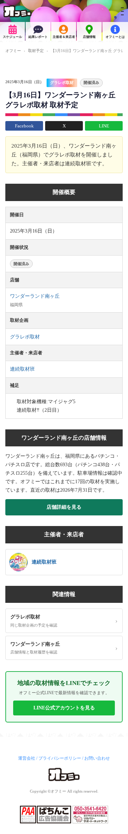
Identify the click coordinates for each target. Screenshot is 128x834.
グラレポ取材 (62, 82)
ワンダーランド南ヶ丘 (35, 296)
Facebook (24, 125)
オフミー (13, 50)
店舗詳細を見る (64, 507)
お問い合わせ (97, 758)
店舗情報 (89, 37)
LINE (104, 125)
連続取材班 (22, 369)
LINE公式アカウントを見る (64, 707)
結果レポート (38, 37)
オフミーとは (115, 37)
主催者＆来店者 (64, 37)
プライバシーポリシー (59, 758)
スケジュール (12, 37)
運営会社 (26, 758)
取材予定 (36, 50)
